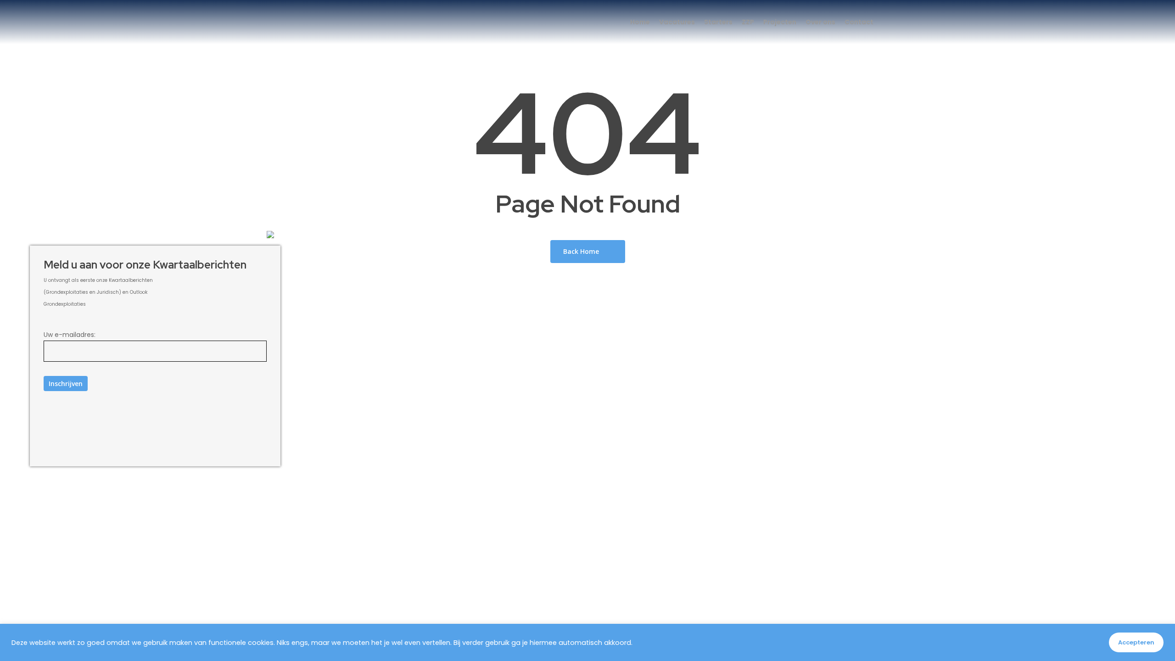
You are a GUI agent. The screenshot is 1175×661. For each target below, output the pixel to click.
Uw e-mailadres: (69, 334)
